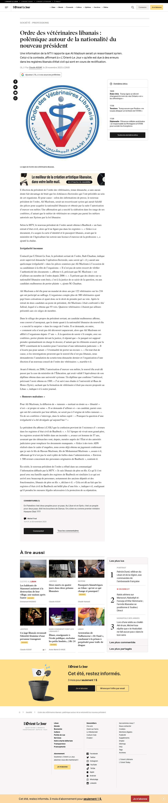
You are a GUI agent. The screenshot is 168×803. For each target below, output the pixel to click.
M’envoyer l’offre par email (112, 688)
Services (57, 738)
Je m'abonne (140, 798)
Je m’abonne (82, 688)
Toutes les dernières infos (127, 135)
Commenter (38, 531)
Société (25, 22)
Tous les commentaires (68, 530)
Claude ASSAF (35, 67)
